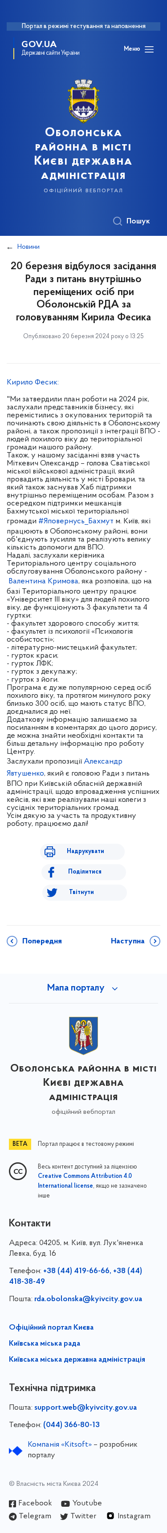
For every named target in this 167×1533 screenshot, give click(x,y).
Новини (28, 247)
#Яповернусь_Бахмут (76, 522)
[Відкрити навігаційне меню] (149, 49)
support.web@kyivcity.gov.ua (85, 1408)
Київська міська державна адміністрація (77, 1360)
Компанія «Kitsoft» (60, 1445)
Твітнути (81, 892)
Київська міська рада (44, 1344)
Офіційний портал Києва (51, 1328)
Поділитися (85, 872)
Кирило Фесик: (34, 383)
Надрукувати (85, 851)
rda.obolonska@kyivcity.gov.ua (88, 1299)
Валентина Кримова (43, 582)
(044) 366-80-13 (71, 1425)
